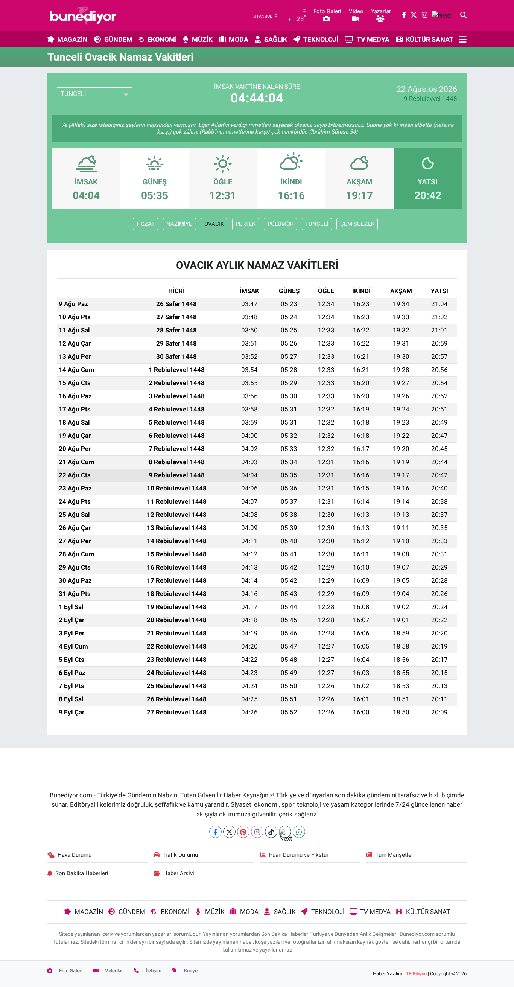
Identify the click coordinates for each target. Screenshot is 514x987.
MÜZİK (202, 39)
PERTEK (245, 224)
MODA (238, 39)
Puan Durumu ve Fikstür (298, 854)
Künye (190, 970)
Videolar (113, 970)
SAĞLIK (275, 39)
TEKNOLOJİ (320, 39)
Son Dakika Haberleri (81, 873)
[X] (229, 832)
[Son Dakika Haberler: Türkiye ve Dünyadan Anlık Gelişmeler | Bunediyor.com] (83, 15)
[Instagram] (257, 832)
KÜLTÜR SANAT (429, 39)
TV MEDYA (373, 39)
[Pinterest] (243, 832)
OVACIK (214, 224)
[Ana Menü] (463, 39)
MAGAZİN (72, 39)
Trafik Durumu (180, 854)
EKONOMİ (162, 39)
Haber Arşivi (178, 873)
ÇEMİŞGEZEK (357, 224)
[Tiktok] (271, 832)
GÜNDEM (118, 39)
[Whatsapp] (299, 832)
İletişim (152, 970)
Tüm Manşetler (394, 854)
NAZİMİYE (179, 224)
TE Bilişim (416, 973)
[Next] (285, 832)
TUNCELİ (316, 224)
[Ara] (463, 15)
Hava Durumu (74, 854)
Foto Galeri (70, 970)
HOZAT (146, 224)
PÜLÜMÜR (280, 224)
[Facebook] (215, 832)
